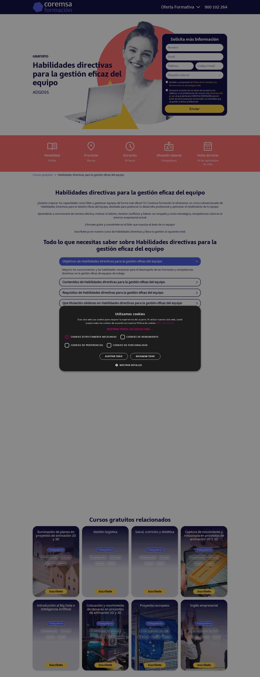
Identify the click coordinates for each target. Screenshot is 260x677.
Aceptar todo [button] (113, 356)
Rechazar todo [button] (145, 356)
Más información (165, 323)
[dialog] (130, 338)
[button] (130, 329)
